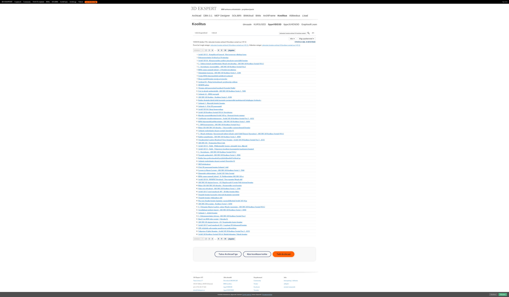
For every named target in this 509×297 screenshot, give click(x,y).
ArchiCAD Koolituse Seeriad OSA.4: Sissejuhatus (215, 112)
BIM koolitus (227, 284)
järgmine (231, 50)
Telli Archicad (283, 254)
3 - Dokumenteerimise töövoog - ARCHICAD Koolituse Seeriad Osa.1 (221, 216)
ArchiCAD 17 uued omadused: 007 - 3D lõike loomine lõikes (218, 192)
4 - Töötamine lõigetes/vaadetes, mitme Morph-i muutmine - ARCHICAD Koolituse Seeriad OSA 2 (231, 207)
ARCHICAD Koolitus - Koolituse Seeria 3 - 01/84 (215, 97)
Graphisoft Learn (309, 24)
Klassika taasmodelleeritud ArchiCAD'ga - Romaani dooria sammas (221, 115)
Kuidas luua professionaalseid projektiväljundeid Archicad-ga (219, 158)
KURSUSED (260, 24)
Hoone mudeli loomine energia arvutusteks (212, 79)
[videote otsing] (308, 33)
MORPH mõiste (203, 85)
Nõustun (502, 294)
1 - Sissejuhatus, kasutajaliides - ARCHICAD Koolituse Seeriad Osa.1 (222, 67)
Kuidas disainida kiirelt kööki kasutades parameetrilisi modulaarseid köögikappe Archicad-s (229, 100)
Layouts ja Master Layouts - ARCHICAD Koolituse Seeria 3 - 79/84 (221, 170)
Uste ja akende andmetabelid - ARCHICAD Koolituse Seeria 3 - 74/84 (222, 91)
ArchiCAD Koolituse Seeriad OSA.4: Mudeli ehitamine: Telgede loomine (222, 234)
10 (225, 50)
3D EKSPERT (7, 2)
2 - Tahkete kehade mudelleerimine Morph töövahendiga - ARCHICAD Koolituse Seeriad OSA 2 (231, 64)
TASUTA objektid (38, 2)
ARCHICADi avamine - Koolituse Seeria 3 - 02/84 (215, 204)
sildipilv (286, 284)
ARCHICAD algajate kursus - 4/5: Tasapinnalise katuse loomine (220, 222)
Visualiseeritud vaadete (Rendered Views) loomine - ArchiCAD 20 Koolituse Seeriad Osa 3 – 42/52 (231, 140)
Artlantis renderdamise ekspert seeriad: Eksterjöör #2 (216, 161)
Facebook (257, 287)
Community (27, 2)
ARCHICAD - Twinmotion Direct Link (211, 143)
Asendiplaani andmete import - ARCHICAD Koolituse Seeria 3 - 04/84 (222, 210)
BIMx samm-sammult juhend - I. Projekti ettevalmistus (217, 70)
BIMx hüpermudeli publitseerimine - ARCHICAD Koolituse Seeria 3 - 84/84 (224, 122)
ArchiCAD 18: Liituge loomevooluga (210, 109)
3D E (203, 8)
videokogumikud (201, 33)
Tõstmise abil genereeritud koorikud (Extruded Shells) (216, 88)
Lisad (305, 15)
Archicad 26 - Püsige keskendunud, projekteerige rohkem (217, 82)
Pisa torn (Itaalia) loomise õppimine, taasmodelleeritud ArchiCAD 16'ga (222, 201)
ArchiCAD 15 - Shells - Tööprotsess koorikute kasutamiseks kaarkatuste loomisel (226, 149)
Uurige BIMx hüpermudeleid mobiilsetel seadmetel (215, 76)
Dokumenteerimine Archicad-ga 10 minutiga (213, 58)
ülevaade (247, 24)
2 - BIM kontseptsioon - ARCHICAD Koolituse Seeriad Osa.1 (219, 125)
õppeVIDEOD (274, 24)
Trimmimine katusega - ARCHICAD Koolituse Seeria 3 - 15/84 (219, 73)
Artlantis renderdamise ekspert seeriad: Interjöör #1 (216, 131)
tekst (291, 39)
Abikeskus (294, 15)
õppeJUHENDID (291, 24)
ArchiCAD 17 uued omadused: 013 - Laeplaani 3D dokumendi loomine (222, 225)
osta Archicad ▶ (91, 2)
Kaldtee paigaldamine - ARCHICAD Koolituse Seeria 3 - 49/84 (219, 137)
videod (214, 33)
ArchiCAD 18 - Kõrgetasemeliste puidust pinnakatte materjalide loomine (223, 61)
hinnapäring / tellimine (291, 280)
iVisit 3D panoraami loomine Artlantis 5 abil (213, 167)
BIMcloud (248, 15)
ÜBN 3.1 (207, 15)
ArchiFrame (64, 2)
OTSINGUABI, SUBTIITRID (305, 42)
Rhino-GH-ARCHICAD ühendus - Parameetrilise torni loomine (220, 186)
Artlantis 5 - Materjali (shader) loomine (211, 103)
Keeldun (493, 294)
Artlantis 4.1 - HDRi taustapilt (208, 94)
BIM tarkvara (226, 9)
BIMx (48, 2)
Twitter (256, 284)
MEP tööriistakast (204, 164)
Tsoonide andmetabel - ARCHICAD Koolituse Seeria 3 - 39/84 (219, 155)
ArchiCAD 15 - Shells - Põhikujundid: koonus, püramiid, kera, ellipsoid (222, 146)
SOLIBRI (55, 2)
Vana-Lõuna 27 (198, 280)
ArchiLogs (73, 2)
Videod (80, 2)
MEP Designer (222, 15)
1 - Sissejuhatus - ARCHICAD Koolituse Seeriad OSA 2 (217, 152)
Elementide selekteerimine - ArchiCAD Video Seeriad (216, 173)
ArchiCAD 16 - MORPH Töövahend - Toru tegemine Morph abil (220, 179)
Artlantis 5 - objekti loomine (207, 213)
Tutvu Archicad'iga (228, 254)
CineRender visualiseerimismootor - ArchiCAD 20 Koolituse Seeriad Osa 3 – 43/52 (226, 118)
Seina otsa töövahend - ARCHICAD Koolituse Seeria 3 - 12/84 (219, 189)
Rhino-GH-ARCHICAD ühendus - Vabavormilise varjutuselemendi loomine (224, 128)
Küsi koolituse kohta (257, 254)
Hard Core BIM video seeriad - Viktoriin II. (213, 219)
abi (313, 33)
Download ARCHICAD (230, 280)
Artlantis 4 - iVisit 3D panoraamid (210, 106)
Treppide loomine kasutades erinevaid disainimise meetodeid (218, 195)
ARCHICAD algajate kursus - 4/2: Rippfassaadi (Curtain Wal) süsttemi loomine (225, 182)
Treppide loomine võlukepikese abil (210, 198)
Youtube (256, 290)
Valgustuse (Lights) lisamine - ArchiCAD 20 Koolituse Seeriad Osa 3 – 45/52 (224, 231)
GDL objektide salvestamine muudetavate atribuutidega (217, 228)
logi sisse (504, 2)
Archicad (196, 15)
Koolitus (282, 15)
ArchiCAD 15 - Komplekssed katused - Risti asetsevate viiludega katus (222, 55)
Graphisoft (17, 2)
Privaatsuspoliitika (267, 294)
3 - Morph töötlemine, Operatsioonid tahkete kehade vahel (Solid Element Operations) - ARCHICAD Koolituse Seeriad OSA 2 (241, 134)
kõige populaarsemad (306, 39)
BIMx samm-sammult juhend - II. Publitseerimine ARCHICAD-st (220, 176)
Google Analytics (246, 294)
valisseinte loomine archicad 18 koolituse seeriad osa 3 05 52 (229, 45)
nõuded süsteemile (289, 287)
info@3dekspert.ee (199, 290)
